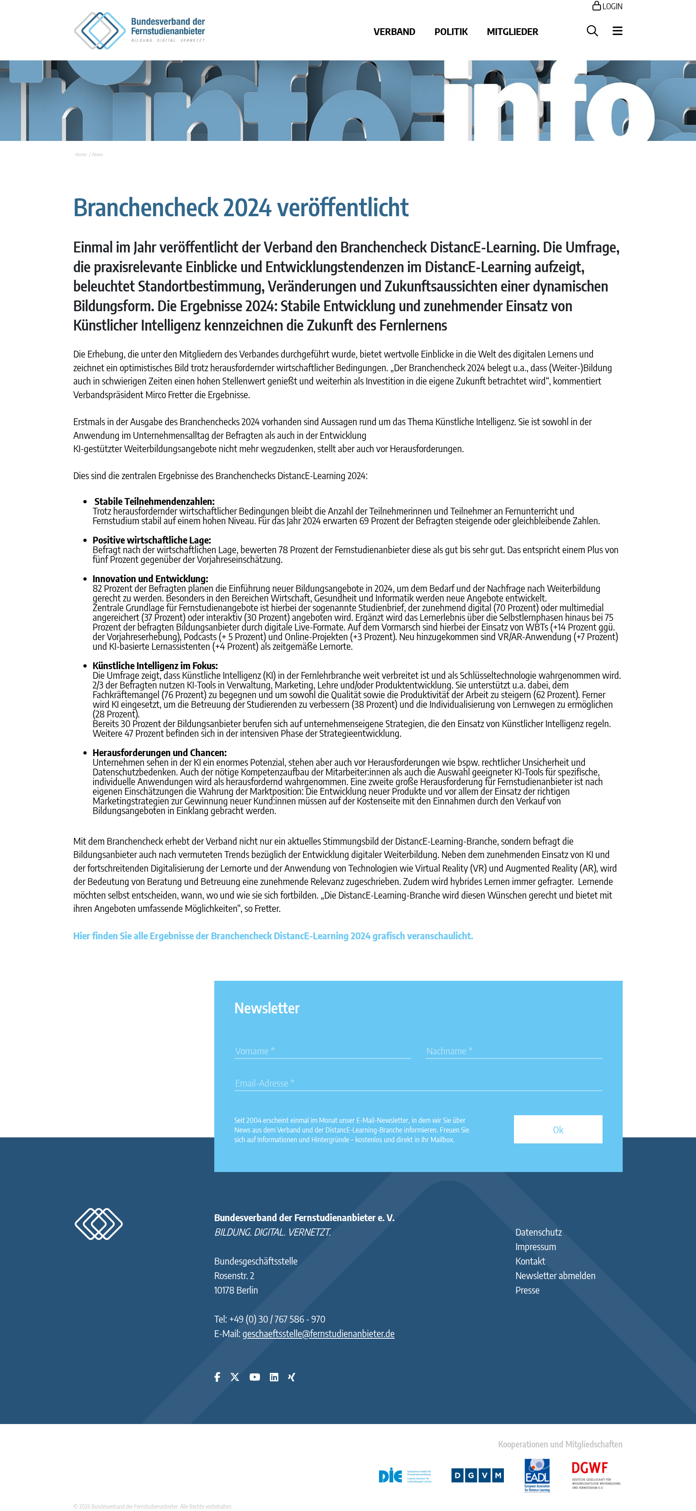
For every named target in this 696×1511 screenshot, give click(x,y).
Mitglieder (513, 31)
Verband (394, 31)
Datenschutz (539, 1232)
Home (80, 154)
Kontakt (530, 1261)
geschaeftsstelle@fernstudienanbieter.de (318, 1333)
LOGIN (612, 6)
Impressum (536, 1246)
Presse (528, 1290)
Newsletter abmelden (556, 1275)
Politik (451, 31)
